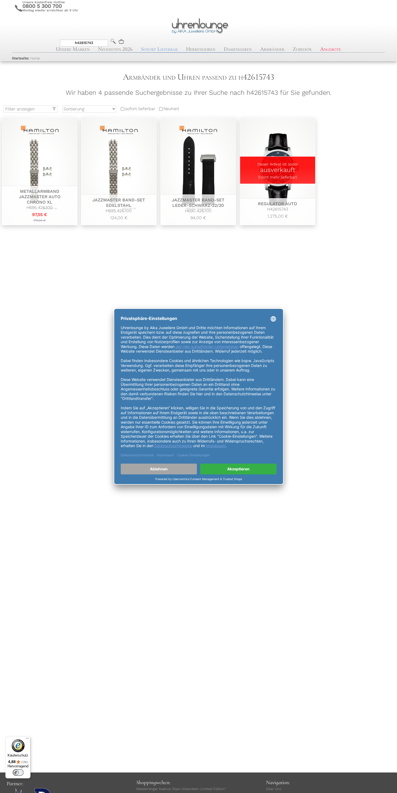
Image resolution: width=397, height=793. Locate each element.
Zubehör (302, 49)
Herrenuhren (200, 49)
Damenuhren (238, 49)
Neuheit (171, 109)
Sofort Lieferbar (159, 49)
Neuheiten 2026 (115, 49)
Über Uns (273, 789)
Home (26, 58)
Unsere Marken (73, 49)
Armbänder (272, 49)
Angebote (330, 49)
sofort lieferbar (140, 109)
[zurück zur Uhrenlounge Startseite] (198, 25)
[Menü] (27, 739)
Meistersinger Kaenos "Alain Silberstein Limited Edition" (181, 789)
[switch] (18, 772)
